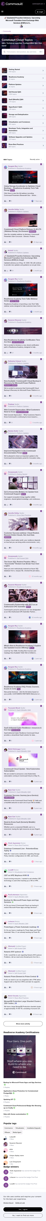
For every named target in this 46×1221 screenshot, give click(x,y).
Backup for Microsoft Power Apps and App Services (22, 1082)
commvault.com (37, 4)
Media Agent (17, 1132)
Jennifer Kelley (13, 209)
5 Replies (7, 1087)
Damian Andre (13, 431)
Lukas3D (13, 1137)
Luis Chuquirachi (15, 1162)
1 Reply (6, 1096)
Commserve (8, 1128)
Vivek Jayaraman (14, 843)
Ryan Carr (11, 790)
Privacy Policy (8, 1203)
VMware (7, 1132)
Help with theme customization (15, 1114)
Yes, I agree (23, 1209)
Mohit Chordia (13, 996)
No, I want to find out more (23, 1215)
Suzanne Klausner (14, 320)
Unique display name (17, 1155)
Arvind (10, 250)
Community (7, 31)
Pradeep (11, 404)
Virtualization (20, 1128)
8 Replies (7, 1102)
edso (11, 1149)
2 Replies (7, 1110)
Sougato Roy (13, 166)
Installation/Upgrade (34, 1128)
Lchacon (11, 921)
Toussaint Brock (14, 708)
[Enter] (4, 52)
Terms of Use (20, 1203)
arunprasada (13, 472)
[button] (2, 12)
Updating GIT (8, 1099)
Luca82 (10, 870)
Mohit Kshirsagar (14, 749)
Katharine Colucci (14, 361)
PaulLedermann (14, 894)
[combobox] (23, 52)
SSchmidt (11, 946)
